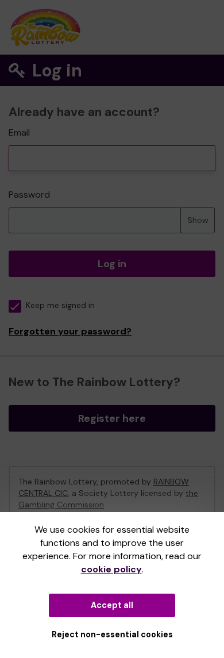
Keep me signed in (60, 305)
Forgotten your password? (70, 331)
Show (197, 220)
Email (19, 132)
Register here (112, 418)
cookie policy (111, 569)
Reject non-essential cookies (112, 634)
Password (29, 194)
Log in (112, 264)
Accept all (112, 605)
